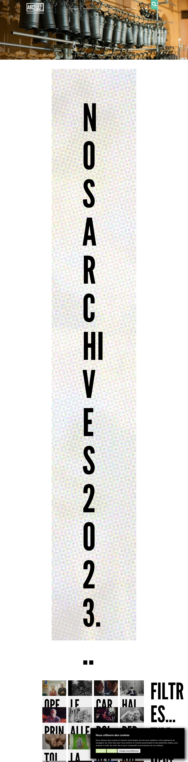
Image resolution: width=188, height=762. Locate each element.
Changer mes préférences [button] (129, 751)
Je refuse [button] (111, 751)
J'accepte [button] (101, 751)
